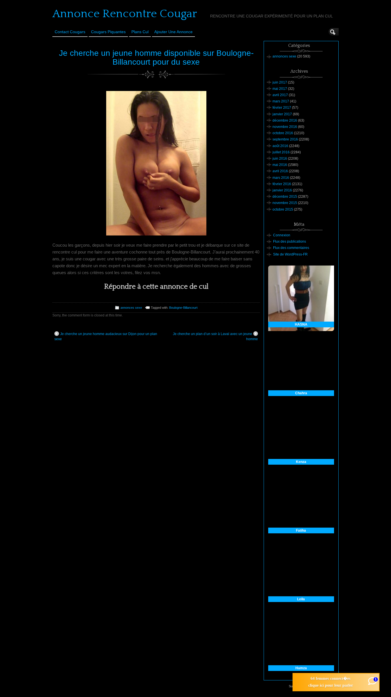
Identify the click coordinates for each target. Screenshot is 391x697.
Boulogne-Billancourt (183, 307)
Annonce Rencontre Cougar (124, 13)
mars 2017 (280, 101)
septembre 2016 (285, 139)
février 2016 (281, 184)
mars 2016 (280, 178)
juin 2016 (279, 159)
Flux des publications (289, 241)
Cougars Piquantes (108, 31)
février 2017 (281, 108)
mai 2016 (279, 165)
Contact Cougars (70, 31)
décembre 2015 (284, 197)
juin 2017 (279, 82)
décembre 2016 (284, 120)
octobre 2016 (282, 133)
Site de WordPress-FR (290, 254)
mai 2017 (279, 89)
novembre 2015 (284, 203)
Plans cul (140, 31)
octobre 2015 (282, 209)
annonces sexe (131, 307)
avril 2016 (280, 171)
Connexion (281, 235)
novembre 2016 (284, 127)
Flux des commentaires (291, 248)
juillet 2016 (281, 152)
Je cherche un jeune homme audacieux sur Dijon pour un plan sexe (105, 336)
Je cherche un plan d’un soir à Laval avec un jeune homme (215, 336)
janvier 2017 (282, 114)
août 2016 (280, 146)
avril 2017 (280, 95)
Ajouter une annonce (173, 31)
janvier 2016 (282, 190)
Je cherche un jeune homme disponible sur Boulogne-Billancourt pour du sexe (156, 57)
